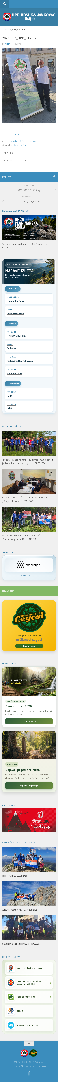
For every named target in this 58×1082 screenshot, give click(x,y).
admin (7, 44)
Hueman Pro (42, 1066)
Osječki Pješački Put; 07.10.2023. (24, 141)
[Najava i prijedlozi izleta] (29, 745)
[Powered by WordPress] (22, 1066)
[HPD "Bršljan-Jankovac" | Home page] (29, 16)
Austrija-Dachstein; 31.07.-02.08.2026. (19, 909)
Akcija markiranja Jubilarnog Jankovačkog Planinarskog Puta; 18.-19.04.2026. (23, 537)
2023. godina (20, 145)
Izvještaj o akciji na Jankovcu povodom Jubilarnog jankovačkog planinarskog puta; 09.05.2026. (27, 461)
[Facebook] (54, 177)
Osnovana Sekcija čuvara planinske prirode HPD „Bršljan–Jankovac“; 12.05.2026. (26, 499)
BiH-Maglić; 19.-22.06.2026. (14, 875)
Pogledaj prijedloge (29, 785)
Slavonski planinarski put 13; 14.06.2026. (21, 943)
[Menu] (54, 4)
